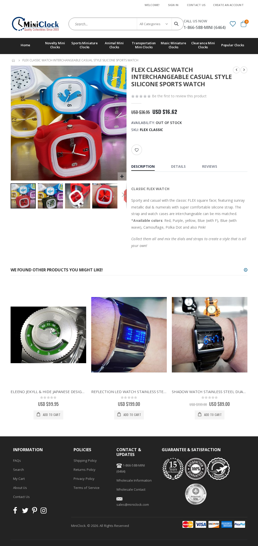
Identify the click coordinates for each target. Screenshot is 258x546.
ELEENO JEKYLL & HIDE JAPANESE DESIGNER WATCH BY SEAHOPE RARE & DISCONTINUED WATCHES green (48, 391)
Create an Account (228, 5)
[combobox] (126, 24)
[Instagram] (43, 512)
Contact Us (196, 5)
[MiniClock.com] (36, 24)
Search (18, 469)
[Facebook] (16, 512)
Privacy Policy (84, 478)
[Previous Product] (236, 69)
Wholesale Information (134, 480)
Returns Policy (84, 469)
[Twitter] (25, 512)
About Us (20, 487)
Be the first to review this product (179, 96)
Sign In (173, 5)
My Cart (19, 478)
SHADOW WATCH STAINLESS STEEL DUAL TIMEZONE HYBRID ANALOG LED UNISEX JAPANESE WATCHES (209, 391)
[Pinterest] (34, 512)
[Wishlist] (232, 24)
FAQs (17, 460)
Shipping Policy (85, 460)
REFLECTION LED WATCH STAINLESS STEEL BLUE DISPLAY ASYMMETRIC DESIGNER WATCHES (129, 391)
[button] (122, 176)
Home (13, 60)
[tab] (146, 167)
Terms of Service (87, 487)
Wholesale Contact (130, 489)
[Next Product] (243, 69)
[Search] (177, 24)
